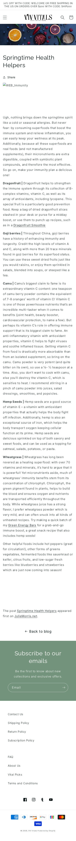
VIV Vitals (32, 831)
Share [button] (11, 77)
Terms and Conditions (23, 783)
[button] (5, 17)
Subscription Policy (21, 740)
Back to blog (40, 631)
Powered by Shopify (47, 831)
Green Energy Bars (22, 525)
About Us (14, 765)
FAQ (10, 756)
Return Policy (17, 731)
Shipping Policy (18, 722)
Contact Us (15, 714)
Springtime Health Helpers (37, 611)
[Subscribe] (63, 687)
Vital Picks (15, 774)
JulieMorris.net (25, 616)
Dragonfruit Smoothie (29, 225)
